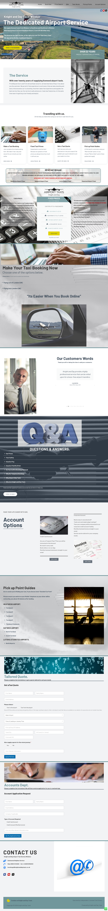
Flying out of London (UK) (13, 283)
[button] (54, 283)
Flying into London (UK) (12, 288)
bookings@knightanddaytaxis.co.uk (19, 867)
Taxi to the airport (12, 707)
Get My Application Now (12, 836)
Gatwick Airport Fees (41, 181)
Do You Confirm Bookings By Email (17, 470)
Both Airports (10, 643)
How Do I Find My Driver (13, 466)
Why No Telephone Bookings (15, 474)
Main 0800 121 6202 (13, 864)
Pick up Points (87, 4)
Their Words (76, 4)
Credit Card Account (12, 822)
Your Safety (10, 457)
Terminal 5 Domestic (12, 624)
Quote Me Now (9, 757)
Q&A (67, 4)
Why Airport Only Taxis (13, 478)
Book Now (48, 4)
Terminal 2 (9, 608)
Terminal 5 (9, 620)
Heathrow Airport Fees (18, 181)
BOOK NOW (54, 233)
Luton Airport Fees (65, 181)
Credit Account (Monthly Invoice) (16, 825)
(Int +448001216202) (27, 864)
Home (40, 4)
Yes (8, 745)
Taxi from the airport (26, 707)
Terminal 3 (9, 612)
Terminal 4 (9, 616)
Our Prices (9, 453)
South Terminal (11, 636)
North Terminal (11, 631)
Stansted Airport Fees (89, 181)
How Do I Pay (10, 461)
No (13, 745)
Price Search (59, 4)
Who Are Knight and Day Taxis (15, 482)
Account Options (100, 4)
